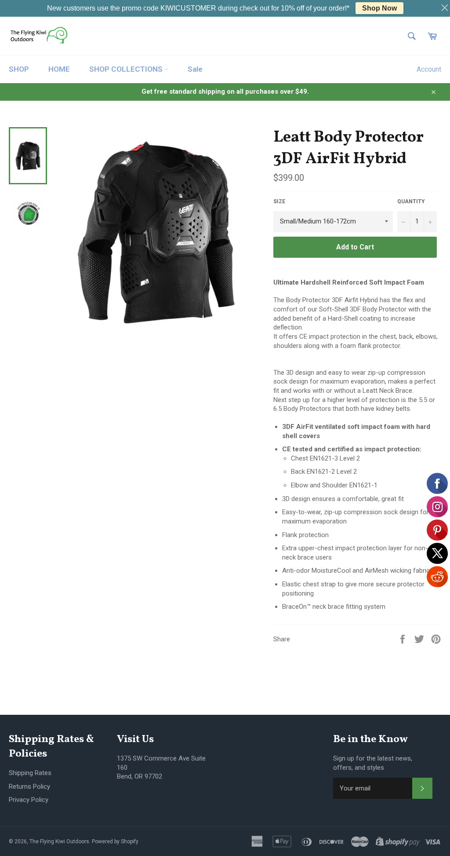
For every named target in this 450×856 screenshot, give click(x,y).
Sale (195, 69)
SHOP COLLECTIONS (126, 69)
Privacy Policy (28, 800)
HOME (59, 69)
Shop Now (379, 8)
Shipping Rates (30, 773)
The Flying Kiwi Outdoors (59, 841)
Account (429, 69)
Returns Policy (29, 786)
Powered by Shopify (115, 841)
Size (279, 201)
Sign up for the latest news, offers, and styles (372, 763)
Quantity (411, 201)
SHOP (19, 69)
